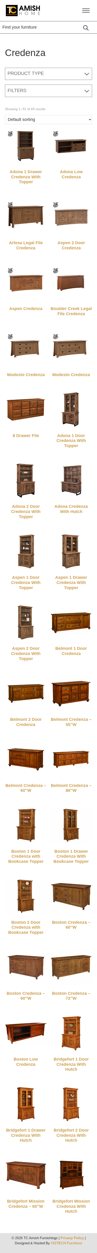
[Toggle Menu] (86, 10)
